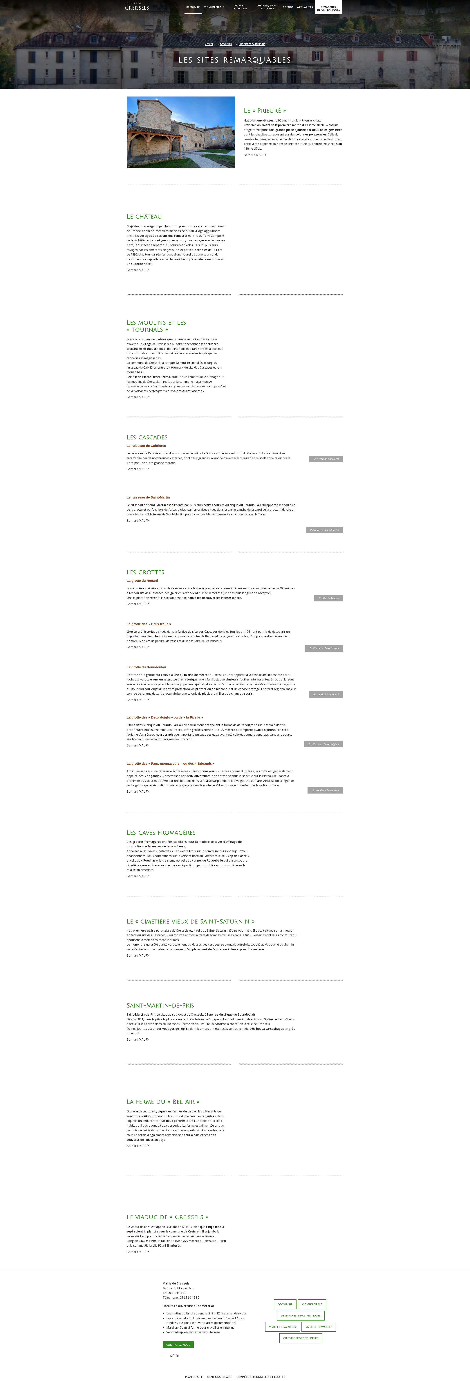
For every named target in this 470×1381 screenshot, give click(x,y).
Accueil (209, 44)
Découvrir (226, 44)
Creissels (137, 6)
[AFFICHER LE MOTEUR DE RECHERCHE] (345, 7)
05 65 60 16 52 (189, 1298)
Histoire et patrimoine (252, 44)
